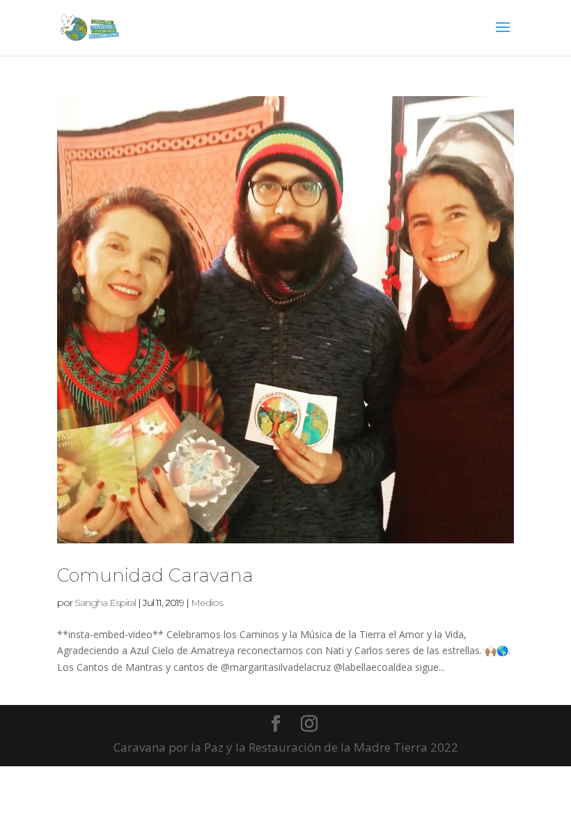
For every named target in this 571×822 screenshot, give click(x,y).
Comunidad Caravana (155, 575)
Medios (207, 602)
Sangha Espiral (105, 602)
